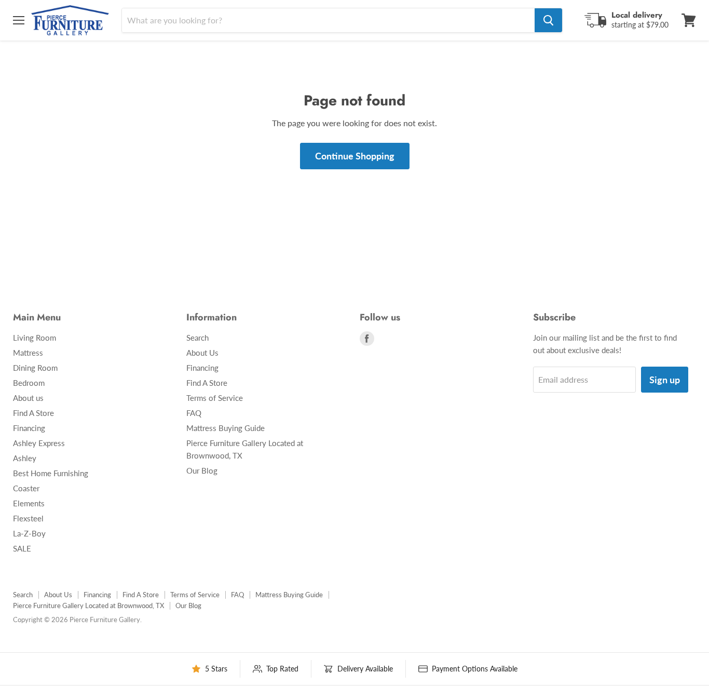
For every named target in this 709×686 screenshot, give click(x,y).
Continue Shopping (354, 156)
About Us (202, 352)
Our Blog (201, 470)
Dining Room (35, 367)
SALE (22, 548)
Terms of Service (214, 397)
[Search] (548, 20)
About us (28, 397)
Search (197, 337)
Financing (29, 428)
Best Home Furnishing (50, 473)
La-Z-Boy (29, 533)
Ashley (24, 458)
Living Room (34, 337)
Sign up (664, 379)
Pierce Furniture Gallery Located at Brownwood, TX (88, 605)
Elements (29, 503)
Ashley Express (39, 443)
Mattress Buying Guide (225, 428)
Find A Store (33, 413)
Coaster (26, 488)
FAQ (193, 413)
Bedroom (29, 382)
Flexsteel (28, 518)
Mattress (28, 352)
